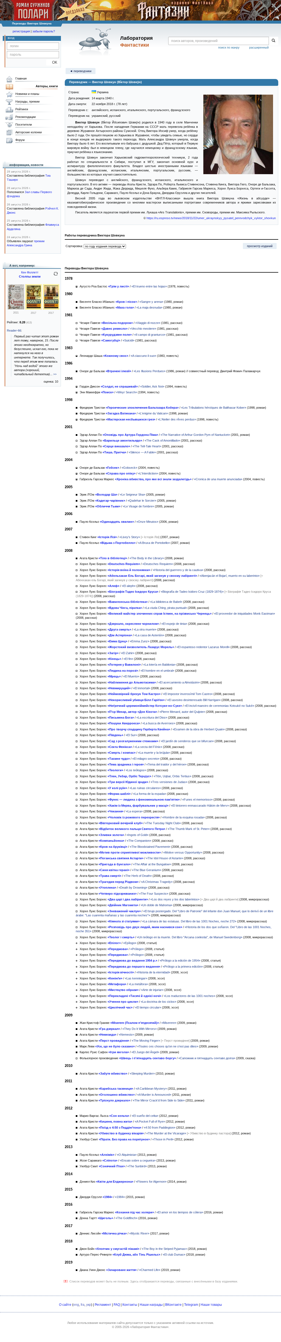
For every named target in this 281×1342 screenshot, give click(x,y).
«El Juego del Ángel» (145, 1052)
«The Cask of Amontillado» (162, 440)
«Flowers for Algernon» (151, 1181)
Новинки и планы (27, 93)
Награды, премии (27, 101)
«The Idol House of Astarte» (164, 858)
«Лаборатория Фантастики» (149, 1327)
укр (88, 1305)
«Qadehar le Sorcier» (142, 500)
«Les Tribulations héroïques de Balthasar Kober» (213, 407)
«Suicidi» (128, 340)
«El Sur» (131, 735)
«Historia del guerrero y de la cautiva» (178, 570)
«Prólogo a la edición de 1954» (180, 960)
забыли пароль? (43, 31)
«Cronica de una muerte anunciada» (218, 479)
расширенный (259, 47)
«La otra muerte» (145, 629)
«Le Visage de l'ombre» (138, 506)
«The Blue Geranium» (146, 870)
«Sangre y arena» (151, 301)
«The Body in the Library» (147, 558)
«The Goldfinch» (126, 1218)
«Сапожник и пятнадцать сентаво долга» (206, 1058)
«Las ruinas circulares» (145, 788)
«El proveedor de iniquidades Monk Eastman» (244, 613)
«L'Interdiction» (148, 473)
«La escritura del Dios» (151, 717)
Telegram (191, 1305)
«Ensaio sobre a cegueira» (138, 1160)
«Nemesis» (126, 1034)
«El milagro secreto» (145, 758)
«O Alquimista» (127, 1154)
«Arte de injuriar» (152, 989)
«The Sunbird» (137, 1166)
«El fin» (128, 658)
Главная (21, 78)
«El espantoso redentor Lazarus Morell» (203, 647)
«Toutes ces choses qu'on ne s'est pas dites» (167, 1046)
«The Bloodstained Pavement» (150, 846)
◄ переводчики (80, 71)
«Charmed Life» (149, 1270)
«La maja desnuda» (149, 307)
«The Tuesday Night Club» (163, 823)
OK (52, 62)
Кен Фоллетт (29, 272)
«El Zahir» (127, 653)
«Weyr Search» (126, 392)
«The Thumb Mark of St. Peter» (189, 828)
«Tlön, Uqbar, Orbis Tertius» (172, 776)
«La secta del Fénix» (148, 746)
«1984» (120, 1197)
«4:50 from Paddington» (159, 1127)
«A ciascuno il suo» (143, 355)
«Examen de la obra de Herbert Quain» (199, 729)
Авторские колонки (28, 132)
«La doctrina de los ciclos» (158, 1001)
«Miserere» (168, 1022)
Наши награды (151, 1305)
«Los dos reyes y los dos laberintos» (174, 899)
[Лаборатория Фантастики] (96, 41)
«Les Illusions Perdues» (149, 371)
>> (55, 374)
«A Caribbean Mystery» (151, 1088)
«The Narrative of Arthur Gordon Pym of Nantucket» (195, 434)
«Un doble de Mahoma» (156, 905)
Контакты (129, 1305)
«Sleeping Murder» (142, 1073)
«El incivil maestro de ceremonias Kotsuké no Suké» (219, 705)
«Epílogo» (129, 943)
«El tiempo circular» (148, 1007)
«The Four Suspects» (153, 893)
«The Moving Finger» (146, 1040)
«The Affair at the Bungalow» (152, 864)
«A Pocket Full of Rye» (150, 1121)
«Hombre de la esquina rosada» (183, 817)
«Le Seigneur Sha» (132, 494)
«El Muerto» (131, 676)
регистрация (21, 31)
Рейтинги (21, 109)
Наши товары (211, 1305)
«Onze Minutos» (147, 521)
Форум (20, 140)
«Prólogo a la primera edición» (183, 966)
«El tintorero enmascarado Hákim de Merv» (200, 805)
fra (83, 1305)
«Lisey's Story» (129, 537)
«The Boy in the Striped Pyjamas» (164, 1248)
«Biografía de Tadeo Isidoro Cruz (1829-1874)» (192, 591)
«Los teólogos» (136, 770)
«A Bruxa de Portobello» (154, 542)
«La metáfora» (138, 984)
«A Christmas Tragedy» (157, 881)
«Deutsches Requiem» (157, 564)
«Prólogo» (137, 949)
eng (76, 1305)
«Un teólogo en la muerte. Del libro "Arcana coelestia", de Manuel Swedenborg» (189, 937)
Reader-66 (14, 330)
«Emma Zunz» (139, 641)
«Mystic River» (139, 1233)
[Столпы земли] (16, 308)
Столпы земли (30, 276)
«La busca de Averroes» (158, 723)
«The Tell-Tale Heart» (147, 446)
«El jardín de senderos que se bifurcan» (187, 741)
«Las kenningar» (136, 978)
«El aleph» (129, 585)
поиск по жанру (229, 47)
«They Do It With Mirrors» (139, 1028)
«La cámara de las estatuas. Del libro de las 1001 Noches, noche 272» (189, 921)
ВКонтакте (173, 1305)
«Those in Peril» (163, 1139)
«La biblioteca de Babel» (166, 601)
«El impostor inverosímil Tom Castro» (188, 694)
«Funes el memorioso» (197, 799)
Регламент (103, 1305)
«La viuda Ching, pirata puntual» (165, 607)
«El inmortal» (141, 688)
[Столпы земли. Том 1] (51, 308)
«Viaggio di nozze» (147, 322)
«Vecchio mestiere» (143, 328)
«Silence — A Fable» (142, 452)
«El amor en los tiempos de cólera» (179, 1212)
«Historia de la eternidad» (153, 972)
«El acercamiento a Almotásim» (179, 682)
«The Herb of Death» (138, 875)
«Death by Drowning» (133, 887)
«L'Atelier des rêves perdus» (177, 419)
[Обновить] (55, 276)
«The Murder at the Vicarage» (166, 1133)
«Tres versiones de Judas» (169, 782)
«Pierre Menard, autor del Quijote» (182, 711)
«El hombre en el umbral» (157, 670)
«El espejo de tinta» (174, 623)
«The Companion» (139, 840)
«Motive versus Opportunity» (182, 852)
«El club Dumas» (174, 1254)
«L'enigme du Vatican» (153, 413)
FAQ (117, 1305)
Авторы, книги (47, 86)
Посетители (23, 124)
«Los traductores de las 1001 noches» (189, 996)
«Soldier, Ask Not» (152, 386)
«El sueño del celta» (145, 1115)
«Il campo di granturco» (149, 334)
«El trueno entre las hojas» (149, 286)
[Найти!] (273, 41)
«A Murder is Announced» (154, 1094)
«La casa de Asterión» (149, 635)
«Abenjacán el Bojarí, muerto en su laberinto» (229, 575)
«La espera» (134, 811)
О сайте (65, 1305)
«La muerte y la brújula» (154, 752)
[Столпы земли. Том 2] (33, 308)
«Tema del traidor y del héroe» (166, 764)
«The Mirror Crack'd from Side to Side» (159, 1100)
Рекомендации (25, 116)
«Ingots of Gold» (137, 835)
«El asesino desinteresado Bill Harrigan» (194, 700)
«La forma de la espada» (149, 793)
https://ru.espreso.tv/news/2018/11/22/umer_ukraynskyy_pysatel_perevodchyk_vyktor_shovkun (211, 218)
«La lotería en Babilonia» (159, 664)
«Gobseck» (129, 467)
